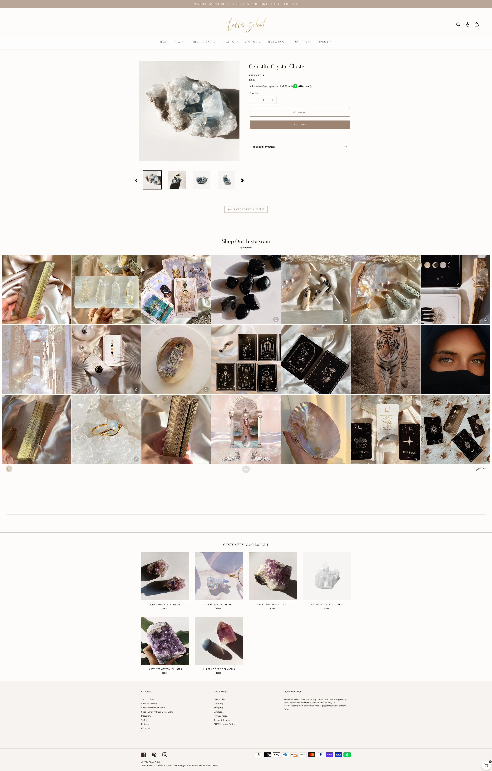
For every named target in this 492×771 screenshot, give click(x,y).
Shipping (218, 707)
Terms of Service (222, 720)
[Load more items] (246, 469)
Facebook (145, 728)
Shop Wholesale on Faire (153, 707)
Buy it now (300, 125)
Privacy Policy (220, 716)
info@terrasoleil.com (293, 706)
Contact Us (219, 699)
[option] (152, 180)
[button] (36, 289)
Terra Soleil (154, 762)
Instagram (146, 716)
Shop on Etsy (147, 699)
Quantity (254, 93)
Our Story (218, 703)
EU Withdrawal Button (224, 724)
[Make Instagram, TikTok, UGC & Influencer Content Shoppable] (481, 469)
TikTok (144, 720)
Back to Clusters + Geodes (249, 209)
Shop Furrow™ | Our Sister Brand (157, 712)
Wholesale (219, 712)
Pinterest (145, 724)
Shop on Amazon (149, 703)
